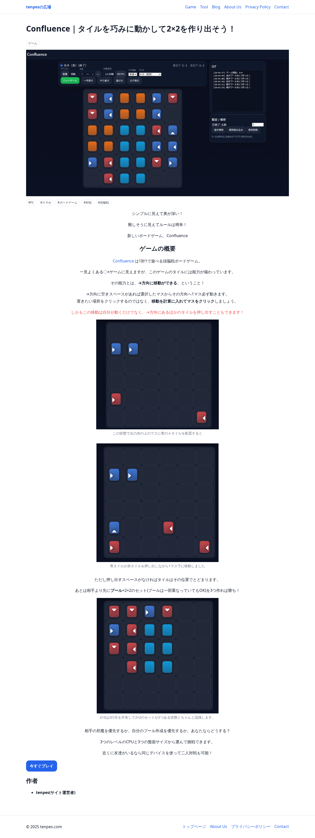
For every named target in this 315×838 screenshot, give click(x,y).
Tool (204, 7)
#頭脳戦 (103, 202)
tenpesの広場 (38, 7)
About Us (232, 7)
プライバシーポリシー (250, 826)
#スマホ (45, 202)
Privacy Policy (257, 7)
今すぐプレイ (41, 766)
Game (190, 7)
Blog (216, 7)
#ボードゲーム (67, 202)
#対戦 (88, 202)
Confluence (123, 261)
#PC (31, 202)
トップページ (194, 826)
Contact (281, 7)
